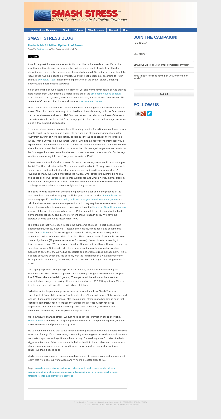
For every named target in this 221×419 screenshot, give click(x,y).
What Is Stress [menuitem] (96, 30)
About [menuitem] (66, 30)
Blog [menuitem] (125, 30)
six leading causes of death (106, 93)
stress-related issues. (91, 101)
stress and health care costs (89, 368)
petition (44, 232)
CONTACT (127, 402)
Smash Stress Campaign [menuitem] (44, 30)
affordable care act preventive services (50, 376)
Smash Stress (109, 195)
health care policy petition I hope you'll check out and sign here (84, 199)
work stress (110, 372)
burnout (80, 372)
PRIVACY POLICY (139, 402)
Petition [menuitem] (78, 30)
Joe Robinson (42, 49)
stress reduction (61, 368)
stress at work (65, 372)
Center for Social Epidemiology (109, 207)
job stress (50, 372)
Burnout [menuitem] (113, 30)
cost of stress (94, 372)
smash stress (43, 368)
